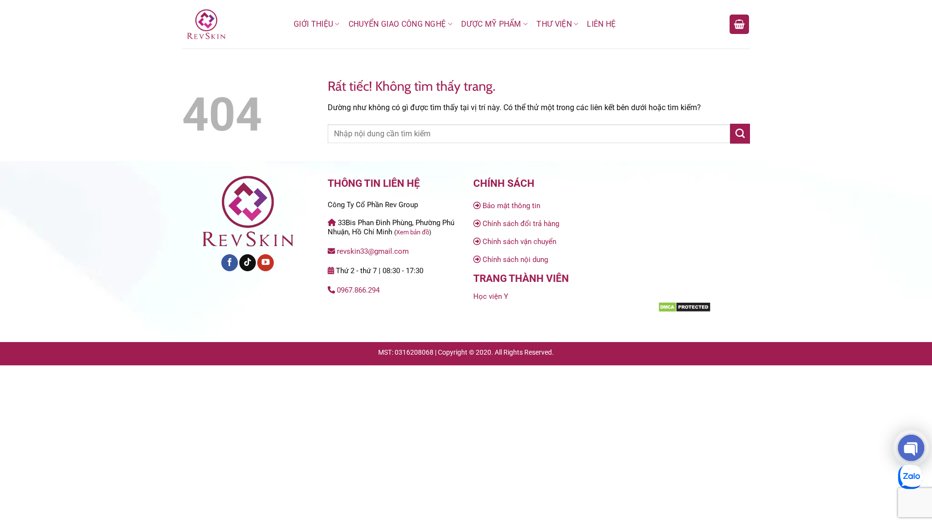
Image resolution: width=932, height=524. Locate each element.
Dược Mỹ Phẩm (491, 24)
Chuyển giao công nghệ (397, 24)
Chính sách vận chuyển (519, 241)
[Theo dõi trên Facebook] (229, 262)
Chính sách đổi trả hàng (521, 223)
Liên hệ (601, 24)
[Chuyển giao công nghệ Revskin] (230, 24)
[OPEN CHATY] (911, 448)
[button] (739, 24)
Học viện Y (490, 296)
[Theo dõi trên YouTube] (265, 262)
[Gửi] (740, 133)
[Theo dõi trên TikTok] (247, 262)
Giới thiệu (313, 24)
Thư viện (554, 24)
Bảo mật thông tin (511, 205)
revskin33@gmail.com (373, 251)
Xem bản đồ (412, 232)
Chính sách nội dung (515, 259)
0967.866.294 (358, 290)
